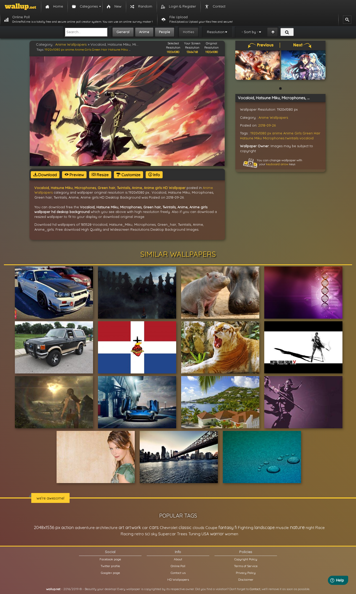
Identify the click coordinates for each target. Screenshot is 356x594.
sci (147, 533)
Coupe (211, 527)
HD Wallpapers (178, 579)
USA (205, 533)
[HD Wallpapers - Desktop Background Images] (20, 6)
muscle (282, 527)
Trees (182, 533)
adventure (85, 527)
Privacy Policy (246, 573)
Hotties (188, 32)
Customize (130, 174)
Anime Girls (83, 49)
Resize (102, 174)
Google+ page (110, 573)
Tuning (194, 533)
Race (320, 527)
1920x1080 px (54, 49)
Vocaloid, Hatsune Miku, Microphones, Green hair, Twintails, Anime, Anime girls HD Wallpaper (110, 188)
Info (156, 174)
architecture (107, 527)
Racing (127, 533)
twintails (291, 138)
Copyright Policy (245, 559)
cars (154, 527)
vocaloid (306, 138)
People (164, 32)
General (123, 32)
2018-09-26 (267, 125)
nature (297, 527)
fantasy (226, 527)
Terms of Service (245, 566)
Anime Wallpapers (71, 44)
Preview (76, 174)
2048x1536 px (47, 527)
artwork (133, 527)
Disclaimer (245, 579)
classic (185, 527)
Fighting (245, 527)
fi (236, 527)
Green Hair (99, 49)
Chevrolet (168, 527)
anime (69, 49)
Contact (255, 589)
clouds (198, 527)
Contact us (178, 573)
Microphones (273, 138)
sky (154, 533)
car (145, 527)
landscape (264, 527)
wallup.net (53, 589)
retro (139, 533)
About (178, 559)
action (67, 527)
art (121, 527)
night (310, 527)
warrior (217, 533)
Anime (144, 32)
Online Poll (178, 566)
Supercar (167, 533)
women (231, 533)
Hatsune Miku (118, 49)
